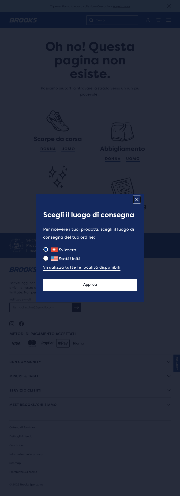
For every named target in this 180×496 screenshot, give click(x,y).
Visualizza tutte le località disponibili (81, 267)
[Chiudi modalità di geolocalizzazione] (136, 199)
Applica (90, 284)
